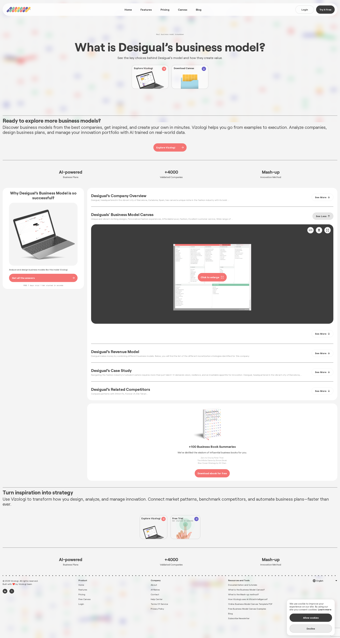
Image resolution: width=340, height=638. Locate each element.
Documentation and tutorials (242, 585)
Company (156, 580)
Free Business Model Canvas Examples (247, 608)
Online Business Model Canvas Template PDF (250, 604)
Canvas (182, 9)
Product (82, 580)
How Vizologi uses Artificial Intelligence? (248, 599)
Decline (311, 628)
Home (128, 9)
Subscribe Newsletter (239, 618)
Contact (155, 594)
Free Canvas (84, 599)
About (154, 585)
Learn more (324, 609)
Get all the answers (23, 277)
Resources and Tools (239, 580)
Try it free (325, 9)
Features (146, 9)
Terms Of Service (159, 604)
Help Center (157, 599)
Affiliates (155, 589)
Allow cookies (311, 617)
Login (304, 9)
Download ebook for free (212, 473)
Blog (198, 9)
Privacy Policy (157, 608)
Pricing (165, 9)
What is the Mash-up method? (243, 594)
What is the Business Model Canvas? (246, 589)
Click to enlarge (210, 277)
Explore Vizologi (165, 147)
